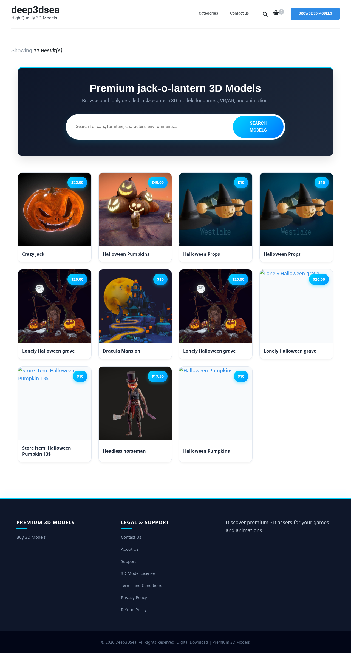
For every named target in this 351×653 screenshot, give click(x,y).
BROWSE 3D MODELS (315, 13)
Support (128, 561)
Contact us (239, 13)
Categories (208, 13)
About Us (129, 549)
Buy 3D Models (31, 537)
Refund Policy (134, 609)
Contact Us (131, 537)
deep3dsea (35, 10)
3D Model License (138, 573)
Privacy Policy (134, 597)
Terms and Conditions (141, 585)
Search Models (258, 127)
